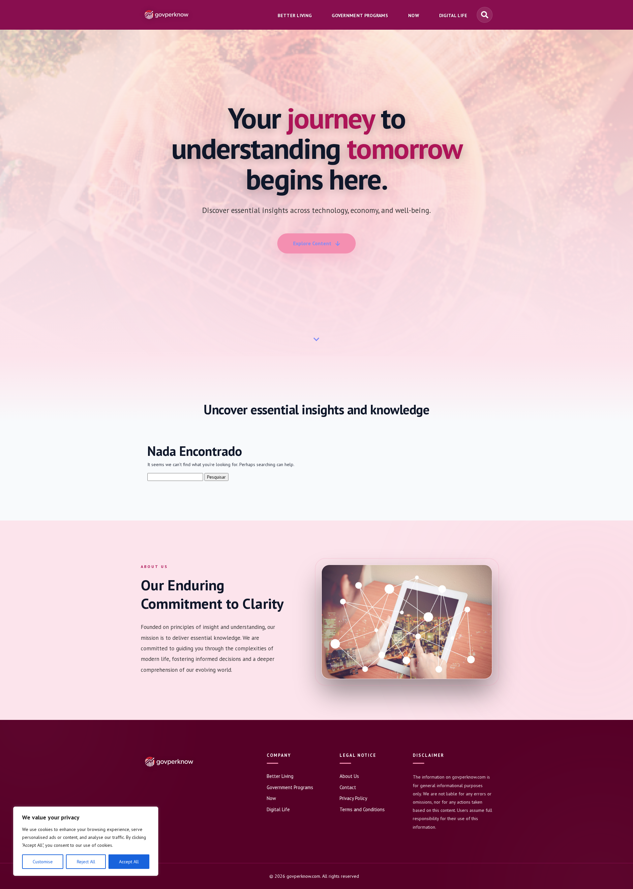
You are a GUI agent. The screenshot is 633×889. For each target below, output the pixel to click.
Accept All (129, 862)
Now (271, 798)
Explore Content (312, 243)
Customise (43, 862)
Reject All (86, 862)
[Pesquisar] (485, 15)
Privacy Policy (353, 798)
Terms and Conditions (362, 809)
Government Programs (290, 787)
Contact (348, 787)
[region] (85, 841)
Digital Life (278, 809)
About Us (349, 776)
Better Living (280, 776)
